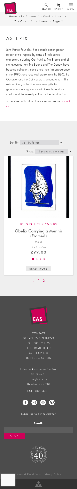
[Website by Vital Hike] (38, 484)
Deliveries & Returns (38, 338)
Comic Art (27, 21)
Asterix (44, 21)
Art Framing (38, 353)
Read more (38, 268)
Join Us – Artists (38, 358)
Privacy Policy (52, 474)
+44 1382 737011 (38, 391)
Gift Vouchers (39, 343)
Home (13, 16)
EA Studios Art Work (36, 16)
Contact (38, 333)
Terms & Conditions (28, 474)
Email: (38, 423)
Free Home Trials (38, 348)
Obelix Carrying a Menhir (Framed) (38, 233)
